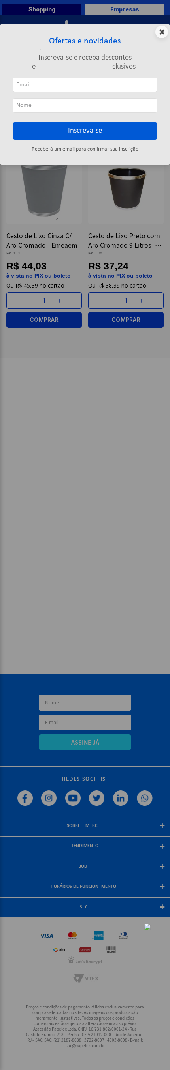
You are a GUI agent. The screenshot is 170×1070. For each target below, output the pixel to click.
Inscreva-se (85, 130)
